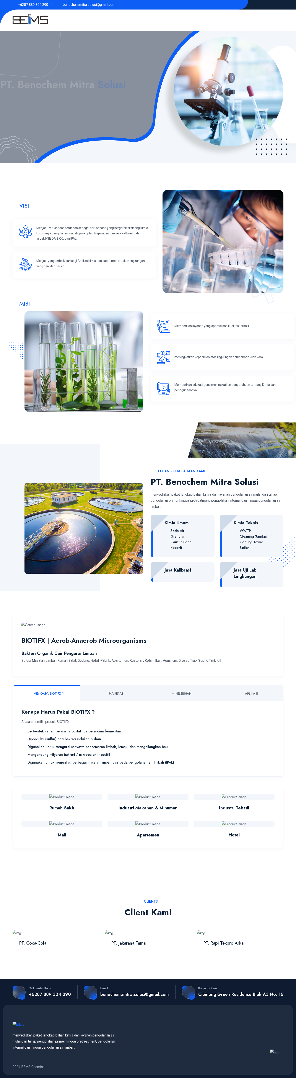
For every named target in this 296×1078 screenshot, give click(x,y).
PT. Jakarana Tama (128, 943)
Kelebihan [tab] (184, 693)
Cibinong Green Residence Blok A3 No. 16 (240, 994)
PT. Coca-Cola (32, 943)
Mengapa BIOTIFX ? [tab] (49, 693)
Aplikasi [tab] (251, 693)
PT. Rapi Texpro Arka (223, 943)
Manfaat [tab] (116, 693)
